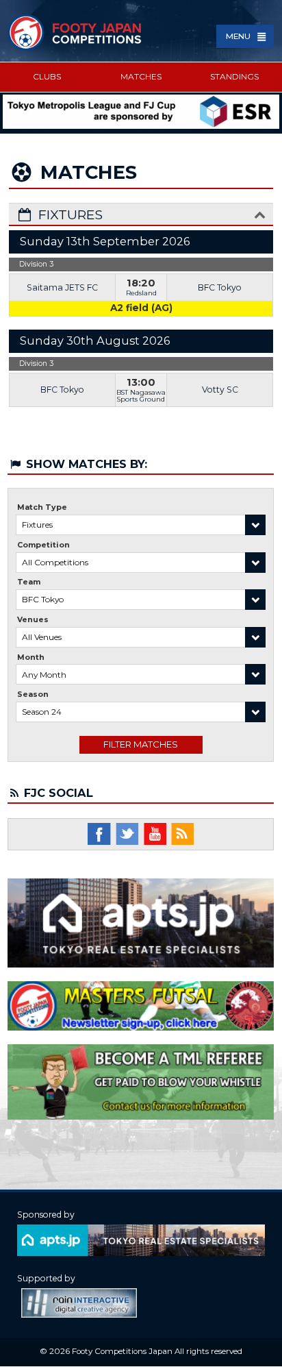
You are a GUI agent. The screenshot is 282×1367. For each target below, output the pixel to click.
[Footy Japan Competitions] (75, 32)
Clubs (47, 76)
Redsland (141, 293)
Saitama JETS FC (62, 287)
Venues (33, 620)
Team (28, 582)
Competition (43, 545)
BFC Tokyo (220, 287)
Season (33, 694)
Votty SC (220, 389)
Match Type (42, 507)
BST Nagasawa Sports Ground (141, 396)
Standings (234, 76)
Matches (141, 76)
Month (30, 657)
